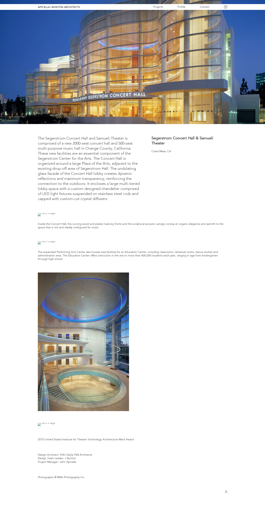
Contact (205, 7)
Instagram (230, 8)
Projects (158, 7)
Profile (181, 7)
